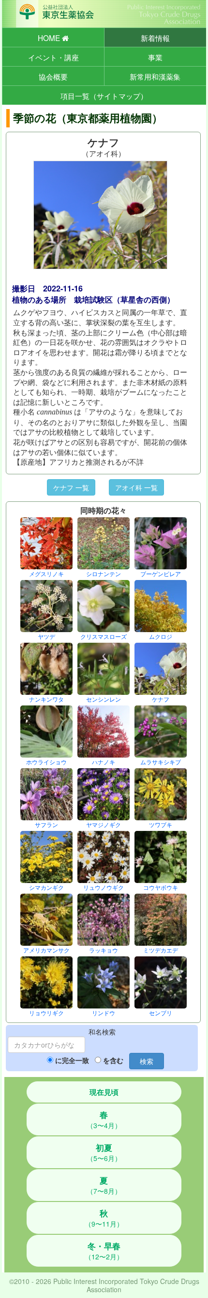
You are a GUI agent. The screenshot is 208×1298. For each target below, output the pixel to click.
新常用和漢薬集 (155, 76)
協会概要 (53, 76)
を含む (113, 1060)
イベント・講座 (53, 57)
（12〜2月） (104, 1250)
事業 (155, 57)
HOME (50, 37)
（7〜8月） (104, 1185)
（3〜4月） (104, 1119)
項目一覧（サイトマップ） (104, 95)
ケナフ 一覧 (71, 487)
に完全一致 (72, 1060)
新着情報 (155, 37)
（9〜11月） (104, 1218)
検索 (146, 1061)
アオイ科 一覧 (136, 487)
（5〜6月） (104, 1152)
